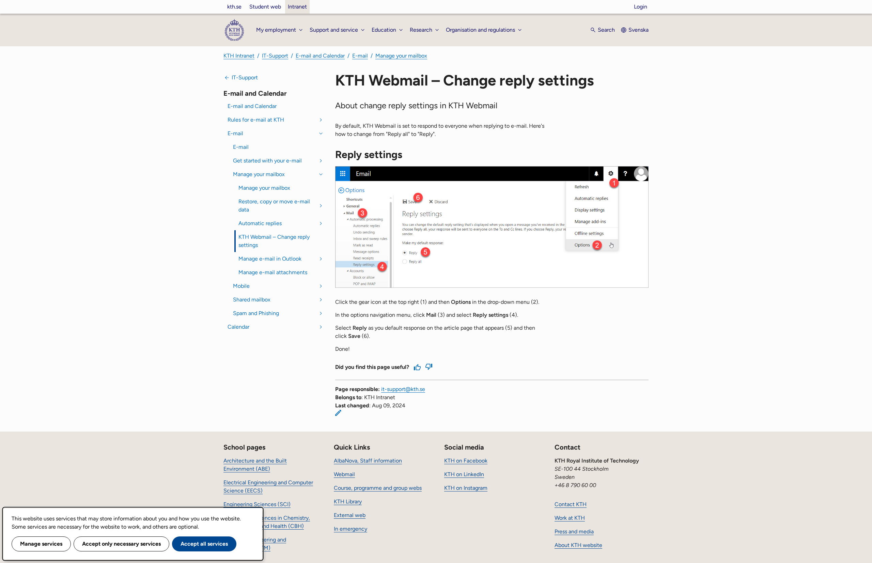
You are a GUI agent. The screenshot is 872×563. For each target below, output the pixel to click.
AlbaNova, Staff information (368, 460)
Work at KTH (570, 518)
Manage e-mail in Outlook (269, 258)
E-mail (360, 55)
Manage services (41, 544)
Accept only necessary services (121, 544)
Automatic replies (260, 223)
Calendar (238, 327)
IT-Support (275, 55)
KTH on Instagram (465, 488)
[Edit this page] (338, 413)
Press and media (574, 531)
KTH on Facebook (465, 460)
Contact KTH (571, 504)
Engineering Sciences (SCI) (257, 504)
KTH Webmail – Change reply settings (274, 241)
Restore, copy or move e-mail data (274, 205)
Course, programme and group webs (378, 488)
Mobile (241, 286)
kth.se (234, 6)
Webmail (344, 474)
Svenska (638, 30)
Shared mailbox (251, 299)
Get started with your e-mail (267, 160)
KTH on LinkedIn (464, 474)
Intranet (297, 6)
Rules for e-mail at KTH (256, 119)
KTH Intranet (238, 55)
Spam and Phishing (256, 313)
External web (349, 515)
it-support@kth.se (403, 389)
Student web (265, 6)
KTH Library (348, 501)
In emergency (350, 529)
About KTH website (578, 545)
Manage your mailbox (401, 55)
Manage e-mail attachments (272, 272)
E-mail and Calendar (320, 55)
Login (640, 6)
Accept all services (204, 544)
